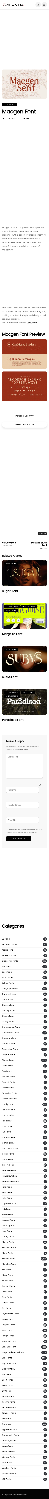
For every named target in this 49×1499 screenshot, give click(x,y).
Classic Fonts (8, 1016)
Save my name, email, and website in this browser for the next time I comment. (24, 831)
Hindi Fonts (7, 1187)
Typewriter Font (9, 1429)
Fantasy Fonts (8, 1110)
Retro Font (7, 1330)
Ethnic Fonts (8, 1088)
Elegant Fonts (12, 693)
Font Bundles (8, 1115)
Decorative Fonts (10, 1049)
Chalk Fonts (7, 999)
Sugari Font (10, 591)
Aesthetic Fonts (9, 944)
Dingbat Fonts (8, 1055)
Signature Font (9, 1363)
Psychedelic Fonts (10, 1314)
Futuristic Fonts (9, 1137)
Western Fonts (9, 1468)
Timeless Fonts (9, 1413)
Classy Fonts (8, 1021)
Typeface (6, 1424)
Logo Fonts (7, 1231)
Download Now (24, 424)
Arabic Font (7, 950)
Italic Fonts (7, 1198)
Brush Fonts (7, 977)
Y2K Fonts (6, 1479)
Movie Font (7, 1270)
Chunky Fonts (8, 1010)
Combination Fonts (11, 1027)
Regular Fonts (8, 1325)
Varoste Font (9, 544)
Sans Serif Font (9, 1347)
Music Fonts (7, 1275)
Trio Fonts (6, 1418)
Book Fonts (7, 972)
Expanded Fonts (9, 1093)
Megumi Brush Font (39, 545)
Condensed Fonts (10, 1033)
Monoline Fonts (9, 1264)
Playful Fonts (8, 1303)
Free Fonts (7, 1126)
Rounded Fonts (9, 1341)
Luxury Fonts (8, 1236)
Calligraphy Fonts (10, 988)
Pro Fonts (6, 1308)
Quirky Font (7, 1319)
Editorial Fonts (8, 1077)
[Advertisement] (24, 33)
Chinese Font (8, 1005)
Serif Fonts (10, 105)
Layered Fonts (8, 1220)
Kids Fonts (6, 1209)
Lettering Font (8, 1225)
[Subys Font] (24, 659)
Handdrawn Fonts (10, 1176)
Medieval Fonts (9, 1248)
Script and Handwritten (13, 1352)
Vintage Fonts (12, 696)
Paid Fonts (7, 1292)
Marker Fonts (8, 1242)
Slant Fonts (7, 1374)
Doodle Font (7, 1066)
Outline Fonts (8, 1286)
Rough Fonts (8, 1336)
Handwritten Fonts (10, 1181)
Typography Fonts (10, 1435)
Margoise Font (12, 634)
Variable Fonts (8, 1451)
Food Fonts (7, 1121)
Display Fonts (12, 607)
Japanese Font (9, 1203)
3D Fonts (6, 939)
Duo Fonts (7, 1071)
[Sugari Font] (24, 573)
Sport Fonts (7, 1380)
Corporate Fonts (10, 1038)
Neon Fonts (7, 1281)
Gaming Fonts (8, 1143)
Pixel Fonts (7, 1297)
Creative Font (8, 1044)
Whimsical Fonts (10, 1474)
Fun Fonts (6, 1132)
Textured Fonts (9, 1407)
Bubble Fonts (8, 983)
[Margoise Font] (24, 616)
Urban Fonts (7, 1446)
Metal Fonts (7, 1253)
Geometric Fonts (10, 1148)
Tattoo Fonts (8, 1396)
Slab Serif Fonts (9, 1369)
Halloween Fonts (9, 1170)
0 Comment (10, 118)
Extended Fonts (9, 1099)
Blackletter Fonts (10, 961)
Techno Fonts (8, 1402)
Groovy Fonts (8, 1165)
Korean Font (7, 1214)
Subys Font (9, 677)
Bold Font (6, 966)
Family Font (7, 1104)
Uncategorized (9, 1440)
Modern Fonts (28, 607)
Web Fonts (7, 1462)
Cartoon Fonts (9, 994)
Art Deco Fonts (9, 955)
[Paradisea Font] (24, 702)
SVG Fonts (7, 1391)
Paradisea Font (13, 720)
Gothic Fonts (8, 1154)
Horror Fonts (7, 1192)
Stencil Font (7, 1385)
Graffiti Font (7, 1159)
